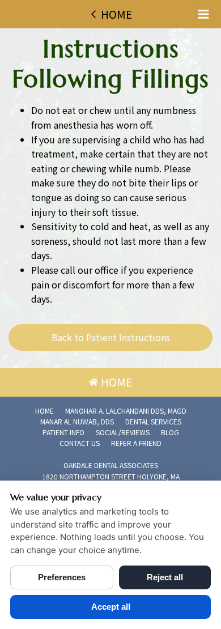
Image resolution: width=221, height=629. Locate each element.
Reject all (165, 577)
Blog (170, 432)
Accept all (110, 606)
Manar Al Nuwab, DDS (77, 421)
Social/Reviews (123, 432)
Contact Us (80, 443)
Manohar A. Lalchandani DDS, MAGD (125, 410)
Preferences (62, 577)
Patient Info (63, 432)
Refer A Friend (136, 443)
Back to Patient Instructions (111, 337)
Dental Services (153, 421)
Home (44, 410)
